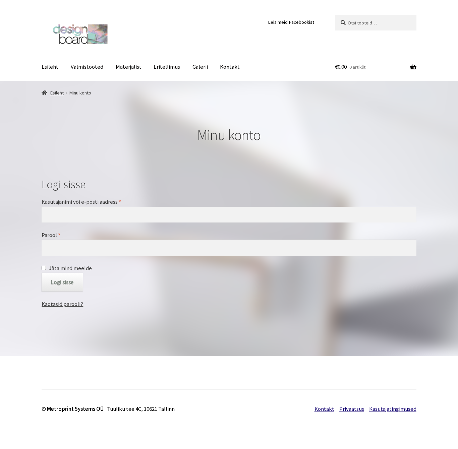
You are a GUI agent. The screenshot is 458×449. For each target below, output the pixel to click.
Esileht (50, 66)
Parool (51, 235)
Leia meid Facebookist (291, 22)
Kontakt (230, 66)
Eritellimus (167, 66)
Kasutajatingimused (392, 408)
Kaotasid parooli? (62, 304)
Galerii (200, 66)
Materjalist (128, 66)
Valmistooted (87, 66)
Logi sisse (62, 282)
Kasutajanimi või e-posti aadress (81, 201)
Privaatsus (351, 408)
